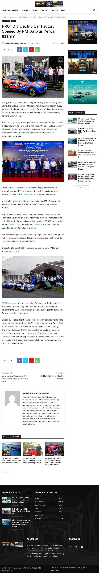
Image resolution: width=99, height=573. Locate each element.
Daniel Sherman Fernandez (16, 43)
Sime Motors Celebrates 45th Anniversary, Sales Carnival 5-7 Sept (15, 379)
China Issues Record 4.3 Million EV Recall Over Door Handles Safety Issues (11, 460)
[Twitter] (25, 49)
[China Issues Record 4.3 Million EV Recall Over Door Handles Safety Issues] (11, 449)
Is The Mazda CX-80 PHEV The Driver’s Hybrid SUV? (87, 131)
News (13, 21)
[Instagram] (76, 547)
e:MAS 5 (38, 224)
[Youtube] (81, 547)
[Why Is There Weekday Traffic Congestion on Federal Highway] (72, 121)
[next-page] (7, 471)
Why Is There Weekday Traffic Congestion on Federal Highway (86, 121)
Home (4, 17)
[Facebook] (19, 49)
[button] (94, 10)
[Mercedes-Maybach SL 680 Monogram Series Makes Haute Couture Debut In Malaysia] (54, 449)
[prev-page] (3, 471)
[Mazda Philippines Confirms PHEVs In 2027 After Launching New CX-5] (33, 449)
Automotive (12, 17)
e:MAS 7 (14, 224)
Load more (81, 187)
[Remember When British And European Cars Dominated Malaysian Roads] (72, 164)
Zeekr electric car (31, 194)
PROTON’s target (9, 303)
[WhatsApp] (37, 49)
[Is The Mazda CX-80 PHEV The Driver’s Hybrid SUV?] (72, 131)
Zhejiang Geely (13, 122)
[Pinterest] (31, 49)
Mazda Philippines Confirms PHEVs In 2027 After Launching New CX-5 (32, 460)
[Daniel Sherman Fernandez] (3, 43)
